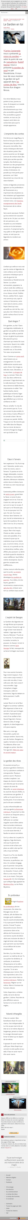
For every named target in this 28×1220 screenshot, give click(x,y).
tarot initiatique (18, 789)
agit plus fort (8, 588)
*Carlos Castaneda (12, 50)
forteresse (7, 983)
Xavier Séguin (7, 27)
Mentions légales (11, 1177)
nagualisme (11, 62)
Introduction (10, 1189)
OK (16, 9)
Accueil (8, 1175)
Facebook (9, 1182)
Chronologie (9, 1187)
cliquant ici (8, 1148)
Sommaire (9, 1203)
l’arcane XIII (7, 879)
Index (7, 1208)
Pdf (7, 1213)
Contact (8, 1180)
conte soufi (20, 356)
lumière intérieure (10, 980)
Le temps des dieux (12, 1194)
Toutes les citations (12, 1211)
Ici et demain (10, 1199)
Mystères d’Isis (9, 884)
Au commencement (12, 1192)
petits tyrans (10, 494)
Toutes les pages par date (13, 1206)
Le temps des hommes (13, 1196)
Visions (12, 29)
